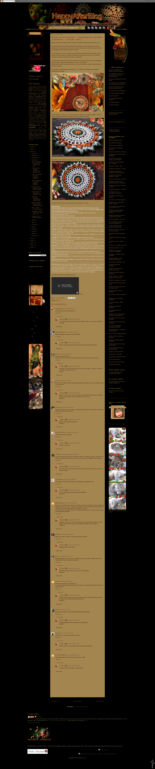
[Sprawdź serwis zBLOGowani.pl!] (103, 749)
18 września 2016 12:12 (68, 534)
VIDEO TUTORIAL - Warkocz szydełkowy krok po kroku (116, 277)
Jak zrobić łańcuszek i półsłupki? (117, 90)
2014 (32, 240)
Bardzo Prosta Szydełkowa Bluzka (117, 333)
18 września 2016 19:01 (73, 466)
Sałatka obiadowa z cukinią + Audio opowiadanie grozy (37, 204)
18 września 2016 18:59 (73, 419)
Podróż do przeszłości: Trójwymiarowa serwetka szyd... (36, 198)
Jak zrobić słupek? (113, 95)
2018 (32, 147)
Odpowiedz (58, 313)
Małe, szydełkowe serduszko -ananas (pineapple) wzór (116, 222)
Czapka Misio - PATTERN (115, 354)
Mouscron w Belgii (33, 114)
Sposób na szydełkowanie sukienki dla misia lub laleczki (116, 70)
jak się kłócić (32, 105)
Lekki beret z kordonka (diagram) (117, 199)
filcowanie (31, 95)
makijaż (40, 109)
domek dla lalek (42, 93)
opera (34, 115)
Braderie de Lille (33, 89)
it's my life (42, 104)
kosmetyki (31, 109)
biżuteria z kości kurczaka (41, 87)
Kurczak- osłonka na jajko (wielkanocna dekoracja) (115, 226)
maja (33, 226)
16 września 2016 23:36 (73, 454)
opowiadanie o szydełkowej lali (35, 117)
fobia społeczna (42, 95)
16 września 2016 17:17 (69, 308)
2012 (32, 245)
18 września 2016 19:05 (73, 595)
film (35, 95)
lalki (36, 109)
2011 (32, 247)
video (41, 131)
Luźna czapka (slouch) (114, 359)
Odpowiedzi (60, 316)
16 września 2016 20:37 (68, 407)
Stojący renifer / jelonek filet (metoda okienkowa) (116, 269)
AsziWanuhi (58, 534)
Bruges (40, 89)
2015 (32, 238)
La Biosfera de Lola (60, 454)
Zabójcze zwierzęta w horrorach (36, 137)
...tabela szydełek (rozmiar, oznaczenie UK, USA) (115, 373)
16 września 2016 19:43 (73, 366)
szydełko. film (42, 127)
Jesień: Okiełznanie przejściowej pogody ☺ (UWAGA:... (37, 182)
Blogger (84, 757)
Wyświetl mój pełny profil (33, 722)
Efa (56, 609)
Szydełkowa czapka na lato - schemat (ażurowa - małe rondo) (117, 182)
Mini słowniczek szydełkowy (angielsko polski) (116, 113)
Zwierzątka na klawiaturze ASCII (36, 138)
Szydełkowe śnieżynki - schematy (117, 189)
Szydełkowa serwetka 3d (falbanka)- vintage (115, 175)
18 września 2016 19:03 (73, 520)
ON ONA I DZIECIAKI (60, 655)
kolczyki (36, 107)
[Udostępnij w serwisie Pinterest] (74, 298)
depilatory (37, 93)
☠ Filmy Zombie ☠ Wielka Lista (36, 86)
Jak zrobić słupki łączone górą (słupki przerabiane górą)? (116, 87)
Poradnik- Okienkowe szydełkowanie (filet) (114, 130)
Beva (56, 380)
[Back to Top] (153, 764)
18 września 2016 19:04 (73, 568)
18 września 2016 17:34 (66, 581)
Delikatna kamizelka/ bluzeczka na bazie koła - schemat (117, 216)
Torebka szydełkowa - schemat (116, 219)
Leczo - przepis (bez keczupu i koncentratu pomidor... (37, 176)
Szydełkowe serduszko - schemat (117, 168)
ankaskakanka (59, 479)
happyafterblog (39, 742)
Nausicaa (31, 115)
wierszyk (37, 135)
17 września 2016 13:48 (71, 503)
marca (34, 231)
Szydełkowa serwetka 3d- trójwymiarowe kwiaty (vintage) (116, 172)
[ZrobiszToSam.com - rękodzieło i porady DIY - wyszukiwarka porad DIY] (97, 753)
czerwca (34, 224)
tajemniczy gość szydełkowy (37, 130)
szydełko (58, 300)
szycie (44, 125)
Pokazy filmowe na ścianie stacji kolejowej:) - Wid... (37, 193)
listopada (34, 155)
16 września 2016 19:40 (73, 342)
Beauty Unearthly (60, 432)
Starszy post (100, 701)
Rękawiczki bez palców (114, 364)
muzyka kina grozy (42, 114)
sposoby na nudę (41, 123)
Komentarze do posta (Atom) (80, 706)
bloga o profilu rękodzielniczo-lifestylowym (56, 720)
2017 (32, 149)
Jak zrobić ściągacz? (114, 102)
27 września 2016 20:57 (73, 643)
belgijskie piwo (32, 87)
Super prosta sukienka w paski (116, 361)
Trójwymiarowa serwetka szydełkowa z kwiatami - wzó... (36, 170)
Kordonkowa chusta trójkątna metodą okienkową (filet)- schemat (116, 211)
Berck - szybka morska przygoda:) (37, 208)
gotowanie (39, 96)
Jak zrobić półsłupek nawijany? (116, 93)
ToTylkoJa (62, 319)
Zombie (44, 137)
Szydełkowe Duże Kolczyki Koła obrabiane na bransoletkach (117, 314)
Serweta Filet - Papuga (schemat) (117, 245)
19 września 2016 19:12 (73, 620)
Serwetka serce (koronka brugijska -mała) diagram (115, 159)
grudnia (34, 153)
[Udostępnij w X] (71, 298)
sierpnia (34, 220)
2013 (32, 242)
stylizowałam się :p (35, 125)
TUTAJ (87, 720)
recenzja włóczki (35, 121)
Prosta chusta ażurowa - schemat (117, 179)
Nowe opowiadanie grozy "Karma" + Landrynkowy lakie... (36, 163)
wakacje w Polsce (34, 134)
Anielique (58, 633)
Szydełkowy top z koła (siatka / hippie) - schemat (116, 203)
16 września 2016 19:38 (65, 380)
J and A (57, 581)
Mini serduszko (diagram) (115, 142)
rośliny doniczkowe (37, 122)
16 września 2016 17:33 (72, 332)
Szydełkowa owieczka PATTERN (117, 356)
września (34, 160)
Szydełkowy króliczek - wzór (116, 247)
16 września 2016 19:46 (73, 392)
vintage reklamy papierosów (40, 133)
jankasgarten (58, 308)
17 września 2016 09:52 (70, 479)
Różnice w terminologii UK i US (116, 122)
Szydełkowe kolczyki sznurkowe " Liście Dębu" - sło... (37, 213)
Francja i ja (32, 96)
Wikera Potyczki (59, 503)
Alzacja (44, 86)
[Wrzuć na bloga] (70, 298)
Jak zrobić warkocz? (114, 104)
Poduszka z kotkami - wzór (115, 166)
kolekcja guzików (42, 107)
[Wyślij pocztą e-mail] (68, 298)
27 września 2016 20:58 (73, 665)
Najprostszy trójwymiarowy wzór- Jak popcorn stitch (117, 287)
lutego (33, 233)
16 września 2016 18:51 (65, 354)
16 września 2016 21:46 (71, 432)
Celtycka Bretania (37, 90)
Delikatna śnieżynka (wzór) (115, 140)
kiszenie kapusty (38, 105)
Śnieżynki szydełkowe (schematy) (117, 151)
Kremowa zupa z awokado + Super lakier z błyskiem (37, 188)
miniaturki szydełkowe (40, 110)
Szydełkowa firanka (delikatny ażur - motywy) (116, 162)
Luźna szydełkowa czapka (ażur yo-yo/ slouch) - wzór (117, 207)
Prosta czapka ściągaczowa (116, 145)
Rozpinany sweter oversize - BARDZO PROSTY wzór (116, 258)
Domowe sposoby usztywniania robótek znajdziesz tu (117, 382)
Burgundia (31, 90)
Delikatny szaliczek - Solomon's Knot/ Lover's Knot (117, 230)
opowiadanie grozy (41, 115)
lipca (33, 222)
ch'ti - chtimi (43, 90)
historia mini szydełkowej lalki (37, 98)
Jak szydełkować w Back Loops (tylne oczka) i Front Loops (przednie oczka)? (117, 75)
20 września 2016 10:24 (67, 633)
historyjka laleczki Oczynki (40, 99)
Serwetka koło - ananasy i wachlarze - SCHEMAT (115, 251)
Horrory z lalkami (35, 104)
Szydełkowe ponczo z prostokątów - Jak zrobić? (115, 192)
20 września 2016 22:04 (73, 655)
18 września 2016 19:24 (64, 609)
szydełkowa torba (32, 129)
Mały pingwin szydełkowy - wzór (117, 262)
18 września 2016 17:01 (65, 556)
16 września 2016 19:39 (73, 319)
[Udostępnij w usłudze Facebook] (73, 298)
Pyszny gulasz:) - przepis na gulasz (37, 216)
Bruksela (44, 89)
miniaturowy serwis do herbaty (39, 113)
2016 (32, 151)
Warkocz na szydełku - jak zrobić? (117, 280)
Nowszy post (55, 701)
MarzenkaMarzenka (60, 332)
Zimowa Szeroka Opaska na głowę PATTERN (116, 348)
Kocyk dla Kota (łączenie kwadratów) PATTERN (115, 326)
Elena (56, 556)
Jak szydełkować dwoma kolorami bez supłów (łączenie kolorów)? (117, 83)
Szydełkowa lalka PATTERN (116, 351)
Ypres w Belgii (43, 135)
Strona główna (77, 701)
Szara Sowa (58, 407)
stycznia (34, 235)
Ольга (57, 354)
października (35, 157)
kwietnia (34, 229)
